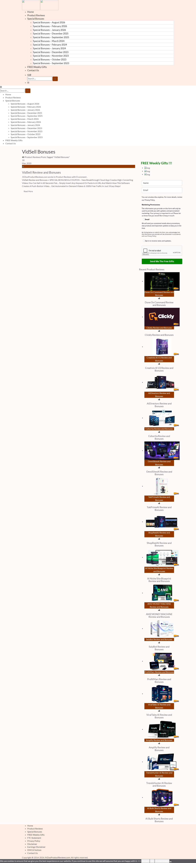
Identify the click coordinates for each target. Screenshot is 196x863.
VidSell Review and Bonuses (41, 172)
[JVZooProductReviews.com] (40, 4)
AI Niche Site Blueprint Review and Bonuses (159, 580)
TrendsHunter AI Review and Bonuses (159, 784)
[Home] (23, 157)
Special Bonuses (35, 18)
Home (30, 11)
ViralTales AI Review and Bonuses (159, 716)
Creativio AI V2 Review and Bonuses (159, 369)
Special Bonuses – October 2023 (49, 59)
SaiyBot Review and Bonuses (159, 648)
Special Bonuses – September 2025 (51, 37)
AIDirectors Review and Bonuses (159, 405)
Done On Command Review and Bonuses (159, 303)
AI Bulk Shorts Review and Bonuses (159, 820)
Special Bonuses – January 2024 (49, 48)
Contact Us (33, 70)
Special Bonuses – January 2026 (49, 29)
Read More (28, 191)
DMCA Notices (34, 850)
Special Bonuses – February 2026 (50, 26)
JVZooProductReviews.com (57, 857)
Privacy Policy (33, 841)
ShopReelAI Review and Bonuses (159, 544)
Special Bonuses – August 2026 (49, 22)
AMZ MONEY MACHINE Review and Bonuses (159, 615)
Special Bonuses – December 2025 (50, 33)
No (152, 861)
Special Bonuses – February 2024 (50, 44)
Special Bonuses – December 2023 (50, 52)
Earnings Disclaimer (36, 847)
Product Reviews (36, 15)
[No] (170, 861)
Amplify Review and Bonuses (159, 749)
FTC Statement (34, 838)
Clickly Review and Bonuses (159, 334)
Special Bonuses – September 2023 (51, 63)
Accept (145, 861)
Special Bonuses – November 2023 (51, 55)
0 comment (81, 177)
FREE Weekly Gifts (37, 66)
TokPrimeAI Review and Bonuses (159, 508)
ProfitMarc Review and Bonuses (159, 680)
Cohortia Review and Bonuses (159, 437)
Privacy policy (162, 861)
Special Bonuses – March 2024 (48, 40)
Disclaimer (32, 844)
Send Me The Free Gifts (162, 261)
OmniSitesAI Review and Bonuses (159, 473)
